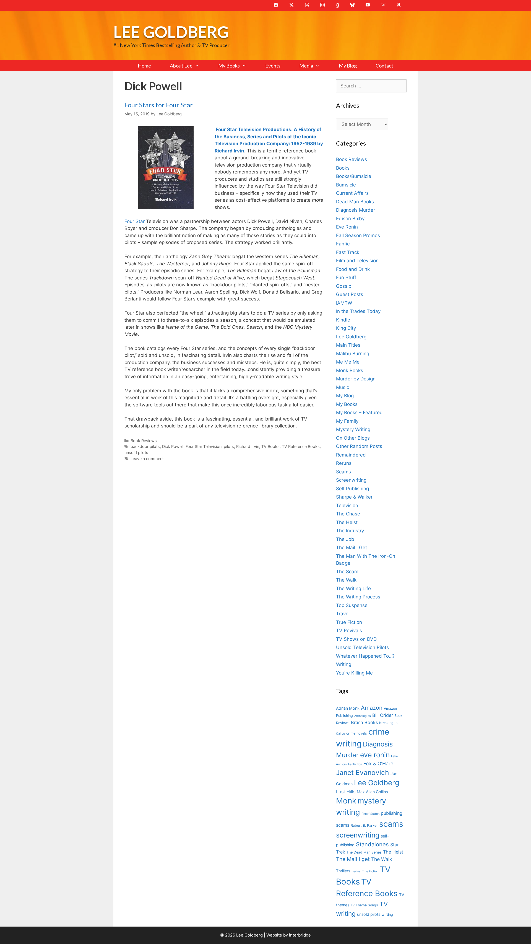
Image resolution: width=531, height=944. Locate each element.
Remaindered (351, 455)
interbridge (300, 935)
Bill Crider (382, 715)
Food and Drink (353, 269)
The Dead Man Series (364, 852)
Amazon (371, 707)
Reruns (344, 463)
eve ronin (375, 755)
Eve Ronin (347, 227)
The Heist (347, 522)
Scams (343, 471)
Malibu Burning (352, 353)
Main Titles (348, 345)
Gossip (343, 286)
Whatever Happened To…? (365, 656)
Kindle (343, 320)
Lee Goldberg (171, 31)
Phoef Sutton (370, 814)
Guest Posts (349, 294)
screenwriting (357, 835)
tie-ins (356, 871)
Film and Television (357, 260)
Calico (340, 733)
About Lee (181, 66)
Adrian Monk (348, 708)
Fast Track (347, 252)
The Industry (350, 530)
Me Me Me (348, 362)
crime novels (356, 733)
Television (347, 505)
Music (342, 387)
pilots (229, 446)
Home (144, 66)
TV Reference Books (301, 446)
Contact (384, 66)
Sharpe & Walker (354, 497)
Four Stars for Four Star (158, 105)
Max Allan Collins (372, 791)
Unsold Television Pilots (362, 647)
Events (272, 66)
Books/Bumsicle (353, 176)
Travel (343, 613)
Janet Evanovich (362, 772)
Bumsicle (346, 185)
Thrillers (343, 870)
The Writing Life (353, 588)
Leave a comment (147, 458)
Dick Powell (172, 446)
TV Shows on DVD (356, 639)
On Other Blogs (353, 438)
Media (306, 66)
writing (387, 914)
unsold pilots (136, 452)
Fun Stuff (346, 277)
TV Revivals (349, 630)
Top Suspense (352, 605)
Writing (343, 664)
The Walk (346, 580)
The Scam (347, 571)
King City (346, 328)
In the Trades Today (358, 311)
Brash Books (364, 722)
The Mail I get (353, 859)
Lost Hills (345, 791)
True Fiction (349, 622)
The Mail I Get (351, 547)
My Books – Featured (359, 412)
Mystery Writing (353, 429)
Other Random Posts (359, 446)
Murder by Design (356, 379)
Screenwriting (351, 480)
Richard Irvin (247, 446)
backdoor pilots (145, 446)
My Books (229, 66)
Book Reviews (144, 440)
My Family (347, 421)
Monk (346, 800)
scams (391, 824)
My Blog (348, 66)
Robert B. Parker (364, 825)
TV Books (270, 446)
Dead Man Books (355, 201)
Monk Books (349, 370)
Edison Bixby (350, 218)
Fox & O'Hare (378, 763)
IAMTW (344, 303)
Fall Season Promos (358, 235)
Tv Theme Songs (364, 905)
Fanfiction (355, 764)
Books (343, 168)
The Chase (348, 514)
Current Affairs (352, 193)
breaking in (388, 723)
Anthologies (362, 716)
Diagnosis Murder (355, 210)
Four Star (134, 221)
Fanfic (343, 244)
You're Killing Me (354, 673)
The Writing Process (358, 597)
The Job (345, 539)
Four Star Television (204, 446)
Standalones (372, 844)
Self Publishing (352, 488)
